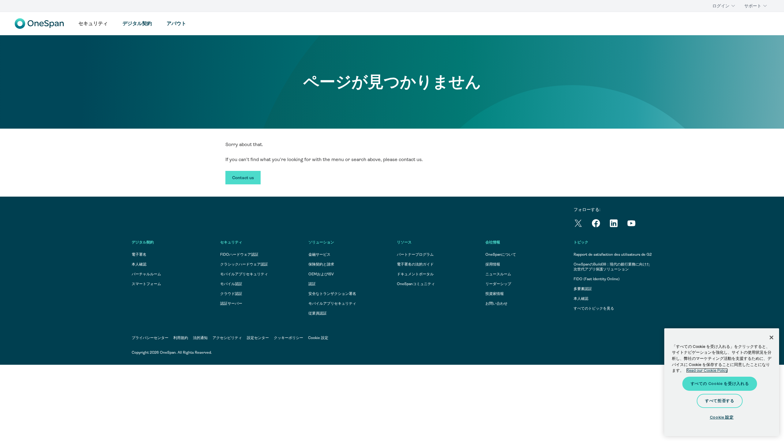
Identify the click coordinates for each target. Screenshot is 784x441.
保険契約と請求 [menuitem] (321, 264)
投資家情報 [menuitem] (494, 294)
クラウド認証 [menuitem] (231, 294)
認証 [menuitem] (312, 284)
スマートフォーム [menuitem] (146, 284)
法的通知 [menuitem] (200, 338)
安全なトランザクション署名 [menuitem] (332, 294)
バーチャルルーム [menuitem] (146, 274)
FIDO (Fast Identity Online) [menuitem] (597, 279)
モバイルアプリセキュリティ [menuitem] (244, 274)
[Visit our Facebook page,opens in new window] (600, 224)
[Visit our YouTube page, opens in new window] (636, 224)
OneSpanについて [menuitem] (500, 254)
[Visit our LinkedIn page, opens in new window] (618, 224)
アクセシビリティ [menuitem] (227, 338)
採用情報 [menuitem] (492, 264)
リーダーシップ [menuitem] (498, 284)
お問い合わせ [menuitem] (496, 303)
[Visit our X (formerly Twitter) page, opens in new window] (582, 224)
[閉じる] (771, 337)
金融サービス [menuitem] (319, 254)
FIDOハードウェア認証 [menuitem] (239, 254)
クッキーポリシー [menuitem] (288, 338)
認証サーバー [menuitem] (231, 303)
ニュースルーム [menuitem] (498, 274)
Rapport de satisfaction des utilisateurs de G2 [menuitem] (613, 254)
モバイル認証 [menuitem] (231, 284)
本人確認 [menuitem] (139, 264)
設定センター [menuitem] (258, 338)
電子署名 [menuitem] (139, 254)
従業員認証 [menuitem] (317, 313)
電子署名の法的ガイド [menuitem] (415, 264)
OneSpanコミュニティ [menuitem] (416, 284)
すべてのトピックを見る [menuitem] (594, 308)
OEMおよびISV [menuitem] (321, 274)
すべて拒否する (719, 400)
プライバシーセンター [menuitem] (150, 338)
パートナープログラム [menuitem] (415, 254)
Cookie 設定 (318, 338)
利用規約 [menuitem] (180, 338)
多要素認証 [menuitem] (583, 289)
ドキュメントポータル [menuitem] (415, 274)
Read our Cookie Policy (707, 370)
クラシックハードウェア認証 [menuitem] (244, 264)
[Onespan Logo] (39, 23)
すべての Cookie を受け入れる (720, 383)
